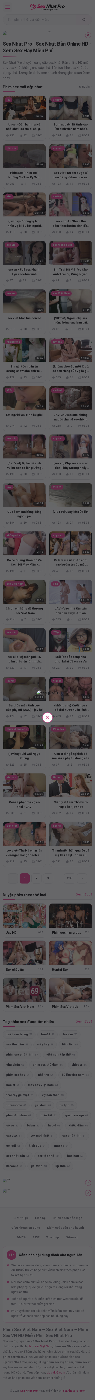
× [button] (47, 717)
